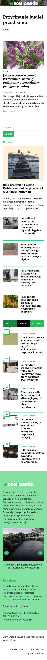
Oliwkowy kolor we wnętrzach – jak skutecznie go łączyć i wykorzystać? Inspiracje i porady (32, 345)
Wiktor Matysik (20, 92)
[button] (40, 553)
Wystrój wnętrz (29, 334)
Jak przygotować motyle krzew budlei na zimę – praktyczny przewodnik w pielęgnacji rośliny (21, 80)
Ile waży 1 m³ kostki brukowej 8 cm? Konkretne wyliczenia (23, 566)
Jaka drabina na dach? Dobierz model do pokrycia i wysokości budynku (23, 188)
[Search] (43, 3)
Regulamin (31, 653)
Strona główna (16, 649)
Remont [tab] (23, 323)
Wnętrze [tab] (10, 323)
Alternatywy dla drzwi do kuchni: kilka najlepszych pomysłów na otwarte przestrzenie (31, 399)
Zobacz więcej (8, 111)
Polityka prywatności (34, 649)
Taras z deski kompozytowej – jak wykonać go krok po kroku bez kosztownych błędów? (31, 252)
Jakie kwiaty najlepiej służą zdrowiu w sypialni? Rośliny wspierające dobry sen (31, 304)
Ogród (7, 71)
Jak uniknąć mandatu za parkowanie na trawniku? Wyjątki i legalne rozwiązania (31, 226)
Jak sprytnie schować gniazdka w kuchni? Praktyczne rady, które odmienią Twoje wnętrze (31, 372)
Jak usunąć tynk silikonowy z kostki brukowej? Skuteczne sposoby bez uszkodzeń (31, 278)
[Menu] (4, 3)
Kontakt (40, 653)
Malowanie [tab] (37, 323)
